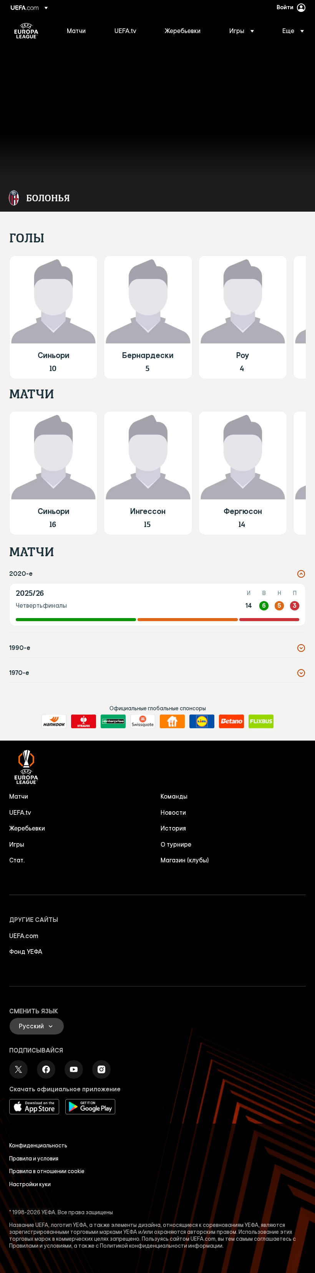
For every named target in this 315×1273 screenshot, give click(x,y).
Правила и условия (33, 1158)
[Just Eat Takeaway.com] (172, 721)
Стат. (17, 860)
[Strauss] (83, 721)
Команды (174, 796)
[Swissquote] (142, 721)
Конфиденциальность (38, 1145)
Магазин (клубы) (185, 860)
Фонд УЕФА (25, 951)
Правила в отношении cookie (47, 1171)
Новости (173, 812)
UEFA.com (23, 935)
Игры (16, 844)
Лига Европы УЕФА (26, 30)
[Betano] (231, 721)
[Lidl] (201, 721)
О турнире (176, 844)
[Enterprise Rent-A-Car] (113, 721)
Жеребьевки (27, 828)
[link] (76, 30)
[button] (241, 30)
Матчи (18, 796)
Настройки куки (30, 1184)
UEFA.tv (20, 812)
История (173, 828)
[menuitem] (81, 30)
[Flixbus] (261, 721)
